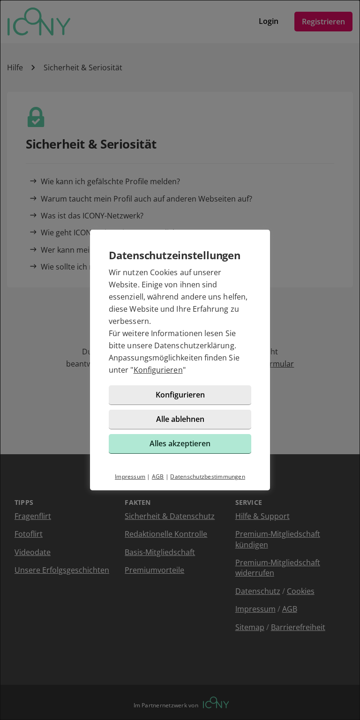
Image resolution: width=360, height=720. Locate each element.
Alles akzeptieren (180, 443)
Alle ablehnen (180, 419)
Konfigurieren (158, 370)
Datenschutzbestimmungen (207, 476)
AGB (158, 476)
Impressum (130, 476)
